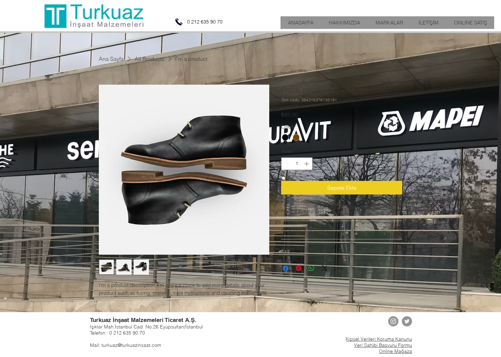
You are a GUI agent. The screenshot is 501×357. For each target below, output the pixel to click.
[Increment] (307, 164)
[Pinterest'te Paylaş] (298, 268)
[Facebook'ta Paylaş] (286, 268)
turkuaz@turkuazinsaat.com (131, 345)
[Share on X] (324, 268)
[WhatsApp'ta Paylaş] (311, 268)
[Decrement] (286, 164)
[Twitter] (407, 321)
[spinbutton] (297, 164)
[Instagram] (393, 321)
